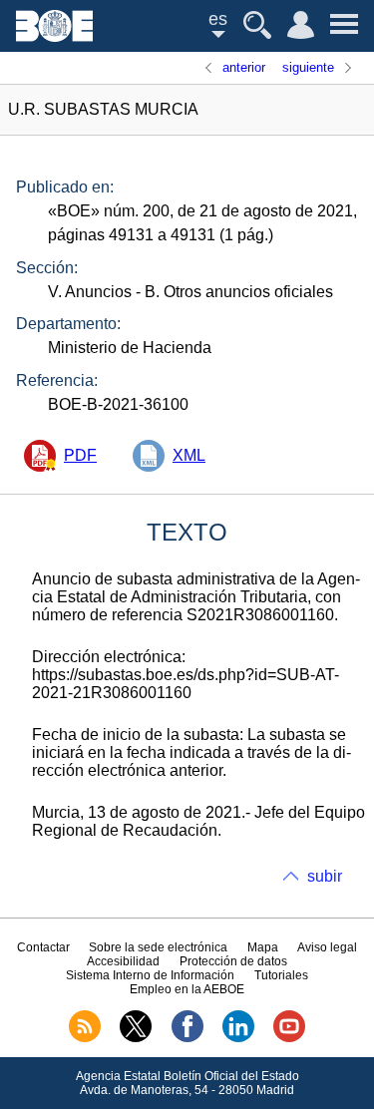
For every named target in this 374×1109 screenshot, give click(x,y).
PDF (80, 455)
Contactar (43, 947)
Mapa (262, 947)
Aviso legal (327, 947)
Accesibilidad (123, 961)
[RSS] (85, 1038)
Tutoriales (281, 975)
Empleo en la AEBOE (187, 989)
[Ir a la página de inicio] (54, 36)
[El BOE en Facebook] (187, 1038)
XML (189, 455)
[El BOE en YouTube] (289, 1038)
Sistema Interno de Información (150, 975)
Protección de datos (233, 961)
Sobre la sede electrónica (158, 947)
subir (324, 876)
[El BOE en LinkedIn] (238, 1038)
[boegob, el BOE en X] (136, 1038)
